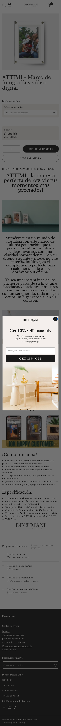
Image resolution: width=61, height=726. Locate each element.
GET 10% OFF (30, 358)
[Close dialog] (55, 319)
